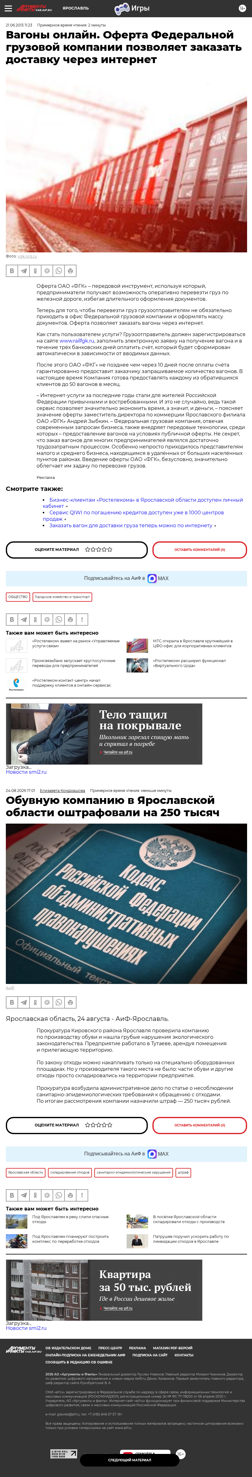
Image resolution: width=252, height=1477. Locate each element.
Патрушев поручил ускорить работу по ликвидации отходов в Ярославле (191, 1239)
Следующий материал (129, 1460)
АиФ (10, 987)
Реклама (137, 1348)
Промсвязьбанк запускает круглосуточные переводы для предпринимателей (73, 663)
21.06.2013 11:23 (19, 25)
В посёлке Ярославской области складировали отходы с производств (189, 1219)
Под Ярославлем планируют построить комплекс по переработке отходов (70, 1239)
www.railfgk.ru (77, 341)
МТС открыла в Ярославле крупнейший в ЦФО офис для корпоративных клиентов (193, 643)
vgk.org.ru (27, 256)
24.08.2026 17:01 (20, 790)
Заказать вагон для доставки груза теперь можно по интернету (130, 525)
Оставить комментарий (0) (200, 550)
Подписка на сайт (149, 1355)
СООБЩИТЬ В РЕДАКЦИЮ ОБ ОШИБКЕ (78, 1362)
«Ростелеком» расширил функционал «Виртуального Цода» (189, 663)
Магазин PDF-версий (172, 1348)
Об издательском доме (68, 1348)
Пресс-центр (110, 1348)
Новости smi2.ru (26, 772)
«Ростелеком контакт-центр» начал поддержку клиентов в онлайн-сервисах (71, 683)
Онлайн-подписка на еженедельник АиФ (85, 1355)
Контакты (184, 1355)
